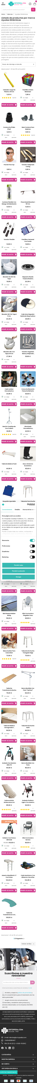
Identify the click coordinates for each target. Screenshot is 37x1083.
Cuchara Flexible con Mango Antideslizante (9, 203)
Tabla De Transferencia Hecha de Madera (9, 689)
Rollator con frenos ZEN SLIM (9, 839)
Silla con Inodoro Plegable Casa (28, 614)
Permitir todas (18, 565)
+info (30, 988)
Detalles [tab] (17, 509)
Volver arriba (28, 944)
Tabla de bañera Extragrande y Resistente (9, 727)
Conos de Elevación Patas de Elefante (27, 390)
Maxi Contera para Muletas (28, 128)
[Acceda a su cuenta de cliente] (30, 4)
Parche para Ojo (9, 165)
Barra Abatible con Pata (28, 764)
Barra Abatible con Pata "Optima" (28, 689)
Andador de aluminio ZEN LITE (9, 764)
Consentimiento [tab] (7, 509)
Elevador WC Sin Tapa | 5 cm (9, 315)
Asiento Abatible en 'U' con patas (9, 876)
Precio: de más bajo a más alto (18, 64)
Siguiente (20, 939)
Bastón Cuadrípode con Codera (9, 427)
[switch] (32, 546)
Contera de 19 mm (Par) (9, 128)
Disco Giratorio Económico (28, 465)
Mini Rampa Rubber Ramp (9, 614)
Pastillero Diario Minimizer (28, 91)
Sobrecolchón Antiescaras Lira (9, 801)
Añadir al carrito (9, 105)
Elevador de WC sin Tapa (9, 278)
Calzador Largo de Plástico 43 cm (9, 91)
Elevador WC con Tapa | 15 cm (9, 352)
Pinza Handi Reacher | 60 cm (28, 203)
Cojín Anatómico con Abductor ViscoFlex (28, 876)
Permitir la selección (18, 571)
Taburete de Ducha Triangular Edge (27, 652)
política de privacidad (24, 993)
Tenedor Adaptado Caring (28, 165)
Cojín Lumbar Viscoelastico (9, 390)
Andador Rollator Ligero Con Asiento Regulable (28, 801)
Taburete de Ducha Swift (27, 726)
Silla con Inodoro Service (28, 839)
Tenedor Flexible (9, 239)
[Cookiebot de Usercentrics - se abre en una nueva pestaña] (27, 504)
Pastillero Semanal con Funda (28, 240)
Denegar (18, 577)
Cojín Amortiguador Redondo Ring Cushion (27, 315)
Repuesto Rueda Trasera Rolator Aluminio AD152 (27, 278)
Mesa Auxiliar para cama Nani (9, 652)
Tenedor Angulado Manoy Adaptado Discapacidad (28, 353)
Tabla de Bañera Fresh (9, 464)
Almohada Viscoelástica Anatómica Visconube (28, 427)
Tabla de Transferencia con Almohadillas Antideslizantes (9, 914)
